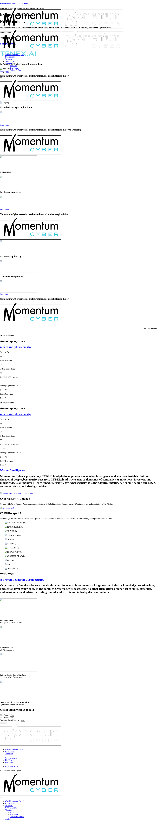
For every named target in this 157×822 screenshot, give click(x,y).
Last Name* (5, 718)
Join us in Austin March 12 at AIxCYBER (14, 4)
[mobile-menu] (1, 77)
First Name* (5, 715)
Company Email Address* (10, 720)
